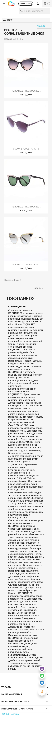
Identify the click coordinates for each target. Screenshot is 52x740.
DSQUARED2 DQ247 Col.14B (26, 148)
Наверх (39, 288)
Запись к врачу (25, 3)
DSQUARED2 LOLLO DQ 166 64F (26, 264)
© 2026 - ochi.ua (10, 714)
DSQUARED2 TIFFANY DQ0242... (26, 90)
